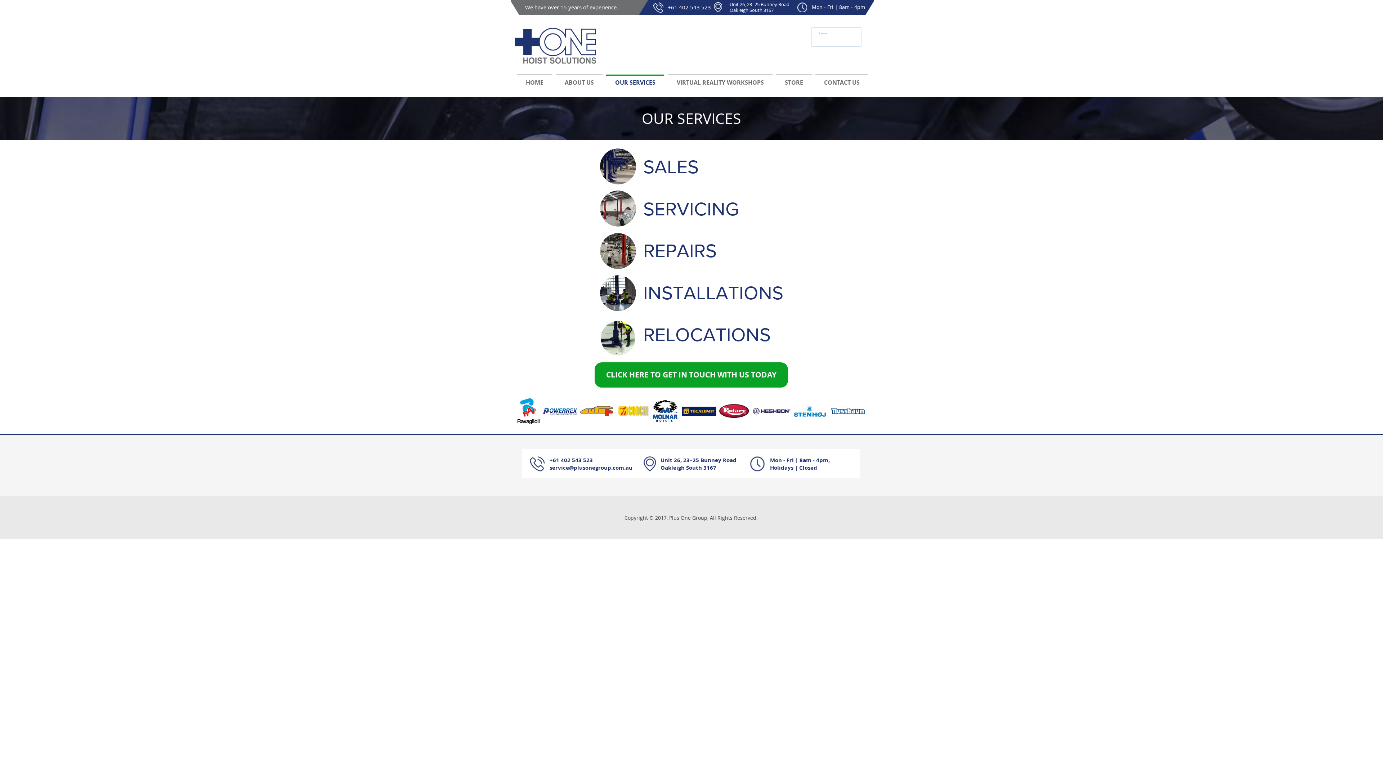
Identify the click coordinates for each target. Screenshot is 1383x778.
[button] (824, 33)
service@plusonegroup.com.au (591, 467)
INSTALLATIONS (713, 292)
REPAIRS (680, 250)
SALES (671, 166)
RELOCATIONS (707, 334)
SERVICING (691, 208)
